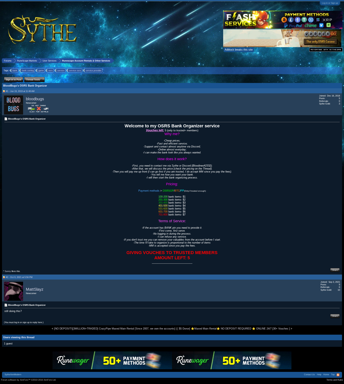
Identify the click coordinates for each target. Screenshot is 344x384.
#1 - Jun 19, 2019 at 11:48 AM (20, 91)
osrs (50, 70)
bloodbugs (35, 99)
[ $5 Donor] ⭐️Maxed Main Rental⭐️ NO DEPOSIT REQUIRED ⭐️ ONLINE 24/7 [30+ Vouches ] (233, 328)
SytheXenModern (13, 374)
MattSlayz (34, 289)
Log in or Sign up (330, 3)
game (41, 70)
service (60, 70)
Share (335, 270)
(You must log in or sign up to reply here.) (24, 322)
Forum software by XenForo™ (28, 380)
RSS (338, 374)
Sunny (8, 271)
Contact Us (309, 374)
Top (333, 374)
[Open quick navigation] (339, 60)
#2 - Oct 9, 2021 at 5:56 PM (19, 277)
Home (326, 374)
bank (15, 70)
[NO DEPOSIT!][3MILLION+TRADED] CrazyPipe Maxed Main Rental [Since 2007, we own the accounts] (114, 328)
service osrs (75, 70)
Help (319, 374)
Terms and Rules (334, 380)
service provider (94, 70)
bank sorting (28, 70)
